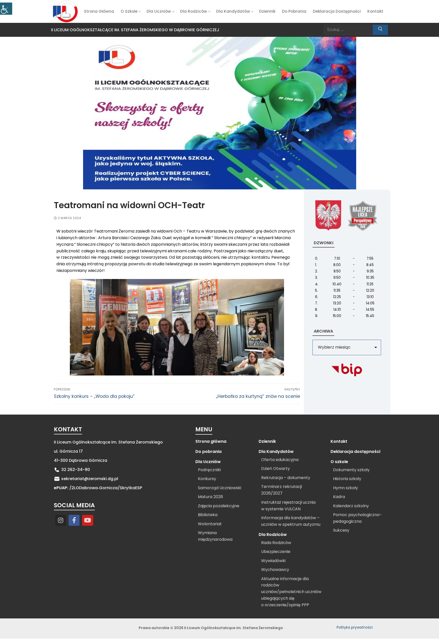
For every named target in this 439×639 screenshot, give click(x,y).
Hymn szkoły (345, 488)
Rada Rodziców (276, 543)
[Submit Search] (380, 30)
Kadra (339, 497)
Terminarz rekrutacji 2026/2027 (281, 490)
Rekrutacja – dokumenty (285, 478)
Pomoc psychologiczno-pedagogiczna (357, 518)
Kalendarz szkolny (351, 506)
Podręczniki (209, 470)
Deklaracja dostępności (355, 451)
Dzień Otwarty (275, 468)
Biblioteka (207, 515)
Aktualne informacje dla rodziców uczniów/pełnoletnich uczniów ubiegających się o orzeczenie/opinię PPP (291, 592)
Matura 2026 (210, 497)
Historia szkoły (347, 479)
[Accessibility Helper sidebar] (6, 9)
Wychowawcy (275, 569)
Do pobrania (208, 451)
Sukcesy (341, 530)
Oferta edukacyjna (280, 460)
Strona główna (210, 441)
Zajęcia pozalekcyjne (218, 506)
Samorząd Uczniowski (219, 488)
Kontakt (339, 441)
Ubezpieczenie (275, 551)
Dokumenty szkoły (351, 470)
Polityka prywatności (355, 627)
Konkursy (207, 479)
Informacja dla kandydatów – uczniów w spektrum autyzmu (290, 521)
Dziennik (267, 441)
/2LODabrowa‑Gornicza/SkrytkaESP (105, 488)
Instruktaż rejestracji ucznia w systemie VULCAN (288, 505)
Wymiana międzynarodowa (215, 536)
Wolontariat (210, 524)
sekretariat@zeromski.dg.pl (89, 479)
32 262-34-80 (75, 469)
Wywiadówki (273, 561)
